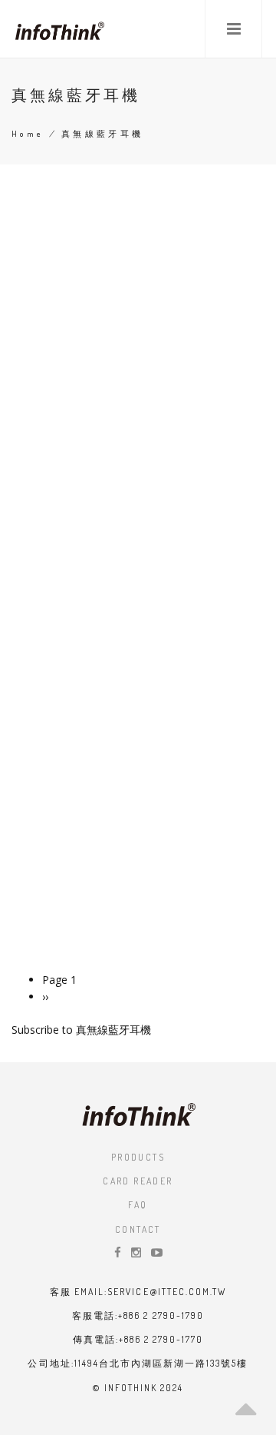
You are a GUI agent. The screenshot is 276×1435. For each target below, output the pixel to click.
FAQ (137, 1205)
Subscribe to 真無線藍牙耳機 (81, 1029)
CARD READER (137, 1181)
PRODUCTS (138, 1157)
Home (28, 133)
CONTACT (138, 1229)
